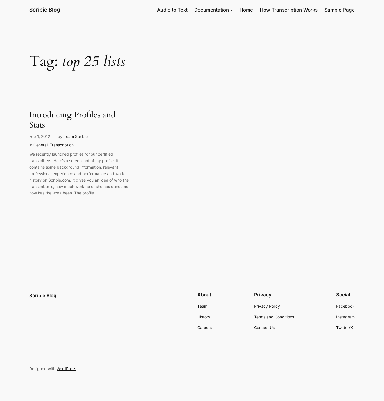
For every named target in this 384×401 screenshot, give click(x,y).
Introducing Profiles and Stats (72, 120)
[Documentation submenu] (231, 9)
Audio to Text (172, 10)
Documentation (211, 10)
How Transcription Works (289, 10)
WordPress (66, 368)
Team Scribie (76, 136)
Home (246, 10)
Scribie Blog (44, 9)
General (40, 144)
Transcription (62, 144)
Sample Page (339, 10)
